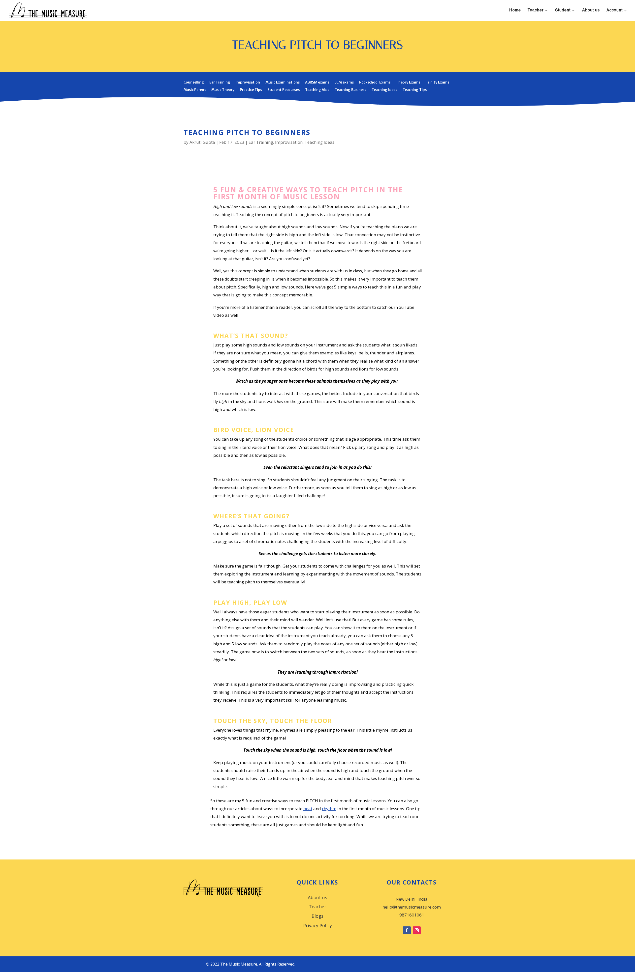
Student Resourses (283, 90)
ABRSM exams (317, 83)
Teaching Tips (415, 90)
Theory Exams (408, 83)
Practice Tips (251, 90)
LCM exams (344, 83)
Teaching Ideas (384, 90)
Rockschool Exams (374, 83)
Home (515, 10)
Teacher (535, 10)
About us (591, 10)
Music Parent (195, 90)
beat (307, 808)
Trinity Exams (437, 83)
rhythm (329, 808)
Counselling (194, 83)
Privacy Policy (317, 925)
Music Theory (222, 90)
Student (563, 10)
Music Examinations (282, 83)
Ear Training (219, 83)
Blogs (317, 916)
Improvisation (248, 83)
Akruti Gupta (202, 142)
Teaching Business (350, 90)
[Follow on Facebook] (407, 930)
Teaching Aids (317, 90)
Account (614, 10)
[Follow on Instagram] (417, 930)
